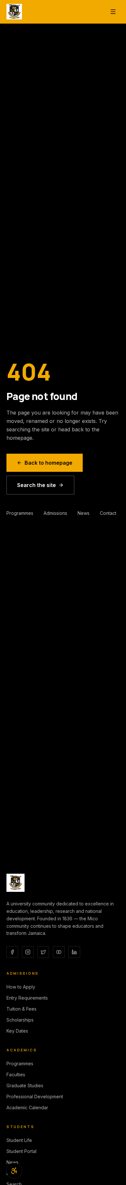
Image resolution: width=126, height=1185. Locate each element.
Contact (108, 513)
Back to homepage (48, 463)
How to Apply (20, 987)
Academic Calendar (27, 1107)
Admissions (55, 513)
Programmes (19, 513)
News (83, 513)
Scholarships (20, 1020)
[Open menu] (113, 11)
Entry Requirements (27, 998)
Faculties (15, 1074)
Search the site (36, 485)
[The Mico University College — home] (14, 11)
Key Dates (17, 1031)
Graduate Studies (24, 1085)
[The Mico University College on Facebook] (12, 952)
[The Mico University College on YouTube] (59, 952)
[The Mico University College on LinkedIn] (74, 952)
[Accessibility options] (14, 1171)
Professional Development (34, 1096)
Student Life (19, 1140)
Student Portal (21, 1151)
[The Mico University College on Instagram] (28, 952)
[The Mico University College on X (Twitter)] (43, 952)
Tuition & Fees (21, 1009)
